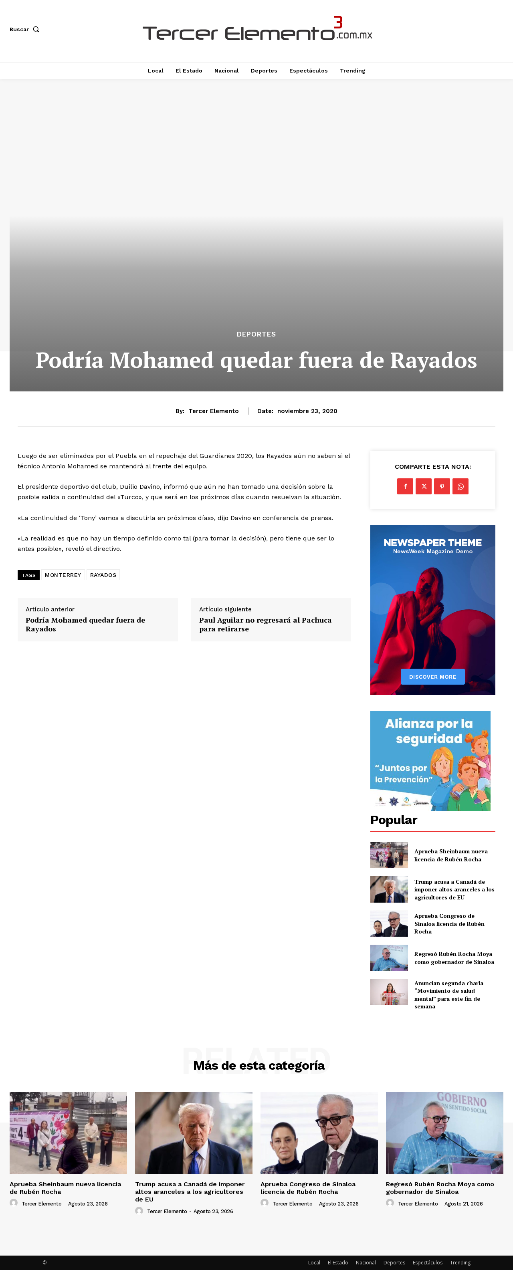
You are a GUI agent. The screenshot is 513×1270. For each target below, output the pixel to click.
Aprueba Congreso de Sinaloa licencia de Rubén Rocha (449, 923)
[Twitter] (424, 486)
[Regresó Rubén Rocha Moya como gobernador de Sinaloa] (389, 958)
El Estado (338, 1262)
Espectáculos (427, 1262)
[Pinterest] (442, 486)
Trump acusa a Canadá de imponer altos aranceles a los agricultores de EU (454, 889)
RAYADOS (103, 575)
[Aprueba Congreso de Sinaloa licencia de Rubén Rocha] (389, 924)
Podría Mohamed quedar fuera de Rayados (85, 624)
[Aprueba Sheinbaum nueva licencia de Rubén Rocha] (389, 855)
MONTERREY (63, 575)
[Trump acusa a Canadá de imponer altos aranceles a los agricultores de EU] (389, 889)
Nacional (366, 1262)
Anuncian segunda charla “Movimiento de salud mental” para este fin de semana (448, 994)
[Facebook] (405, 486)
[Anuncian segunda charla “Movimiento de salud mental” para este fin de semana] (389, 992)
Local (314, 1262)
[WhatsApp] (460, 486)
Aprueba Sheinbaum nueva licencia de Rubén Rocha (451, 855)
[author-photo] (15, 1203)
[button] (26, 29)
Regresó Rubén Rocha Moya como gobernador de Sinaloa (454, 958)
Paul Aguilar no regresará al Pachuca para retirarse (265, 624)
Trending (460, 1262)
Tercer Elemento (213, 411)
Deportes (256, 334)
